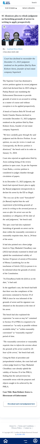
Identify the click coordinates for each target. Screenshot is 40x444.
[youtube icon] (15, 441)
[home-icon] (5, 441)
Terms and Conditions (26, 426)
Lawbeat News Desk (14, 49)
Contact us (27, 428)
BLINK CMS (21, 434)
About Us (12, 426)
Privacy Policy (17, 428)
